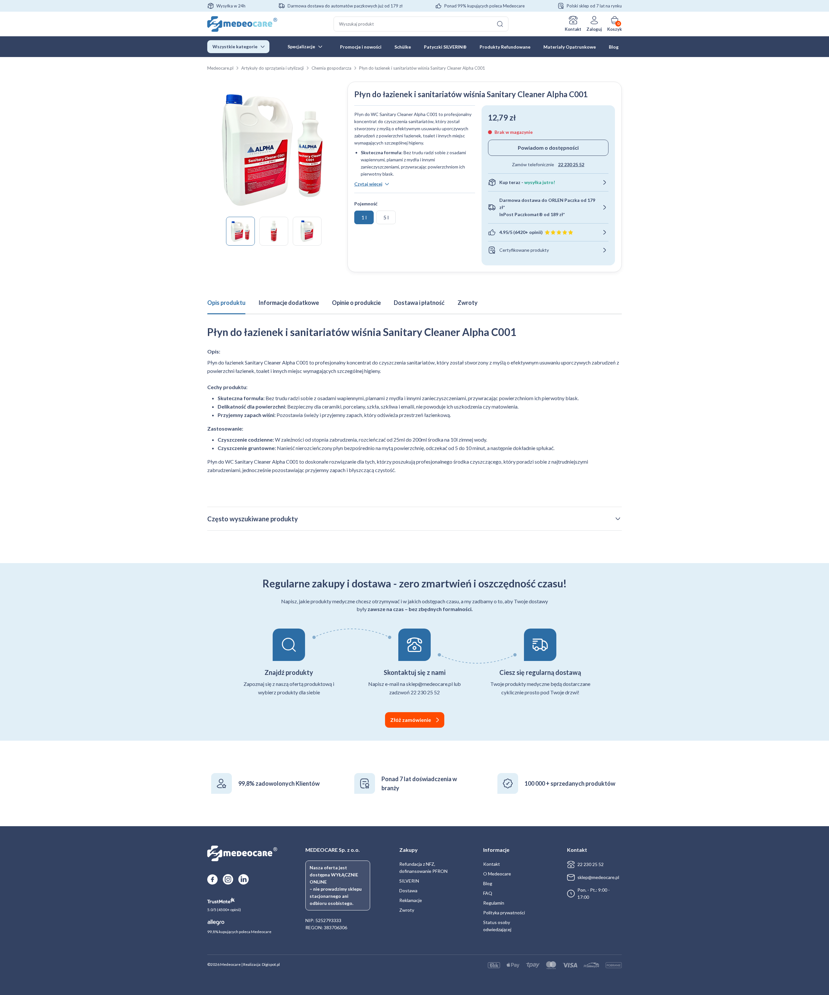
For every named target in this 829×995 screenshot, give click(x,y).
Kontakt (573, 29)
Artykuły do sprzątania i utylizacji (272, 68)
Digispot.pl (271, 964)
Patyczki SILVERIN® (445, 47)
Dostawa (408, 890)
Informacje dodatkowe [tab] (288, 302)
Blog (614, 47)
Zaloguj (594, 29)
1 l (364, 217)
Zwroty (406, 910)
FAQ (487, 893)
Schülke (402, 47)
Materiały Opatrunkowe (569, 47)
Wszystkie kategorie (234, 46)
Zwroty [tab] (468, 302)
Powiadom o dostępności (548, 148)
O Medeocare (497, 873)
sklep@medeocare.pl (598, 877)
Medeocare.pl (220, 68)
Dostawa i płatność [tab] (419, 302)
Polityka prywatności (504, 912)
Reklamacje (410, 900)
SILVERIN (409, 881)
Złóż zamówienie (410, 720)
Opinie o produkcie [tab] (356, 302)
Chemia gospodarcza (331, 68)
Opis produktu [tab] (226, 302)
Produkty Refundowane (505, 47)
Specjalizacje (301, 46)
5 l (386, 217)
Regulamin (493, 903)
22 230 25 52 (571, 164)
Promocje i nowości (360, 47)
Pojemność (366, 203)
